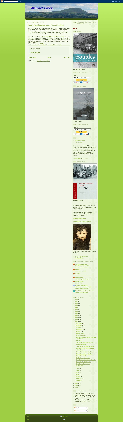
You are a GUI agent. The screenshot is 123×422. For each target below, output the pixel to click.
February (79, 378)
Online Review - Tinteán (79, 218)
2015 (76, 313)
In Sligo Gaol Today (81, 344)
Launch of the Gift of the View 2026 (84, 275)
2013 (76, 317)
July (77, 368)
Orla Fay (77, 273)
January (78, 380)
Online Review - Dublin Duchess (82, 221)
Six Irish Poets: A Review (81, 292)
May (77, 372)
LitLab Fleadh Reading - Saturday (85, 346)
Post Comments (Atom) (43, 61)
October (78, 327)
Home (49, 57)
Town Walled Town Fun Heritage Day (53, 36)
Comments (78, 410)
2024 (76, 299)
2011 (76, 321)
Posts (77, 407)
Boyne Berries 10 (81, 335)
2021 (76, 301)
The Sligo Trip (79, 365)
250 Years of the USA (80, 271)
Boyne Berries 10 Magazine (83, 362)
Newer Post (32, 57)
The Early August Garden (83, 358)
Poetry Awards (78, 142)
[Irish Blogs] (64, 416)
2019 (76, 305)
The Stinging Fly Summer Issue (83, 279)
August (78, 331)
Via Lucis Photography (81, 285)
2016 (76, 311)
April (77, 374)
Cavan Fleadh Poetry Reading (84, 353)
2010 (76, 383)
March (78, 376)
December (79, 323)
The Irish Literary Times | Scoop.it (84, 290)
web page (78, 158)
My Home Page (79, 257)
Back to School (80, 333)
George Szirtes (79, 281)
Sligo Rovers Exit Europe (83, 364)
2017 (76, 309)
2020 (76, 303)
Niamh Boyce (79, 277)
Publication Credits (80, 140)
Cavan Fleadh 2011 (81, 355)
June (77, 370)
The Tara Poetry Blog (81, 264)
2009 (76, 385)
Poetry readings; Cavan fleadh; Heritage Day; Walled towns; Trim (47, 44)
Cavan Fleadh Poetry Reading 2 (84, 351)
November (79, 325)
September (79, 329)
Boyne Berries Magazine (81, 256)
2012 (76, 319)
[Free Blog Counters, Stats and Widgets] (64, 419)
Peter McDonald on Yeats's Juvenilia (86, 360)
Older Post (66, 57)
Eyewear (77, 269)
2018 (76, 307)
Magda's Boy (78, 283)
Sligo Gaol (78, 340)
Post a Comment (35, 52)
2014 (76, 315)
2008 (76, 387)
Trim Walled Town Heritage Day (84, 342)
